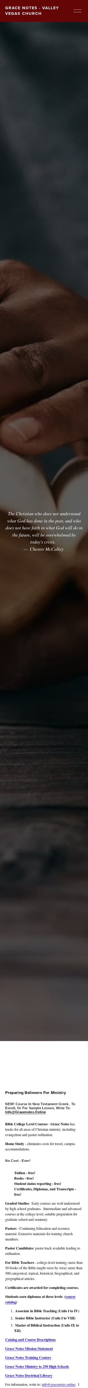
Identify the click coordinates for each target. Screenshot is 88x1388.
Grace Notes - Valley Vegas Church (32, 10)
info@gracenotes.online (58, 1384)
